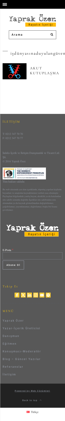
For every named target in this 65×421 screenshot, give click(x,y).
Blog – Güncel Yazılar (22, 359)
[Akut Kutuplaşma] (15, 71)
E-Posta (8, 250)
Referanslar (13, 366)
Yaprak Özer (13, 320)
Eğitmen (10, 343)
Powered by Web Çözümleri (32, 391)
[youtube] (42, 294)
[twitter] (23, 294)
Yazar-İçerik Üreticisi (21, 328)
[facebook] (17, 294)
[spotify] (48, 294)
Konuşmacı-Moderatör (22, 351)
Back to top (30, 400)
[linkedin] (29, 294)
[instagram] (35, 294)
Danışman (11, 336)
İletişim (9, 374)
